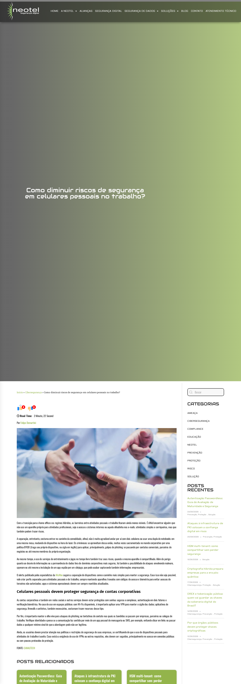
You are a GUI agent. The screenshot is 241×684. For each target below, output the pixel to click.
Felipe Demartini (28, 423)
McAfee (59, 575)
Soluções (168, 11)
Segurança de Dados (140, 11)
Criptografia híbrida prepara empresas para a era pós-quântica (205, 572)
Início (20, 392)
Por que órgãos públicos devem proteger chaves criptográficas (202, 626)
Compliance (195, 429)
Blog (184, 11)
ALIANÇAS (86, 11)
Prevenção (194, 452)
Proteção (193, 460)
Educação (194, 436)
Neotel (192, 444)
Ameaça (192, 413)
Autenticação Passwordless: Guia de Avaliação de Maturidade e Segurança (205, 502)
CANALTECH (29, 648)
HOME (54, 11)
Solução (193, 476)
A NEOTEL (67, 11)
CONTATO (197, 11)
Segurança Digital (108, 11)
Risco (191, 468)
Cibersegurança (33, 392)
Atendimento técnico (221, 11)
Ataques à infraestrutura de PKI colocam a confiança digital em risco (205, 527)
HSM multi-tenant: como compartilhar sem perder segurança (203, 550)
